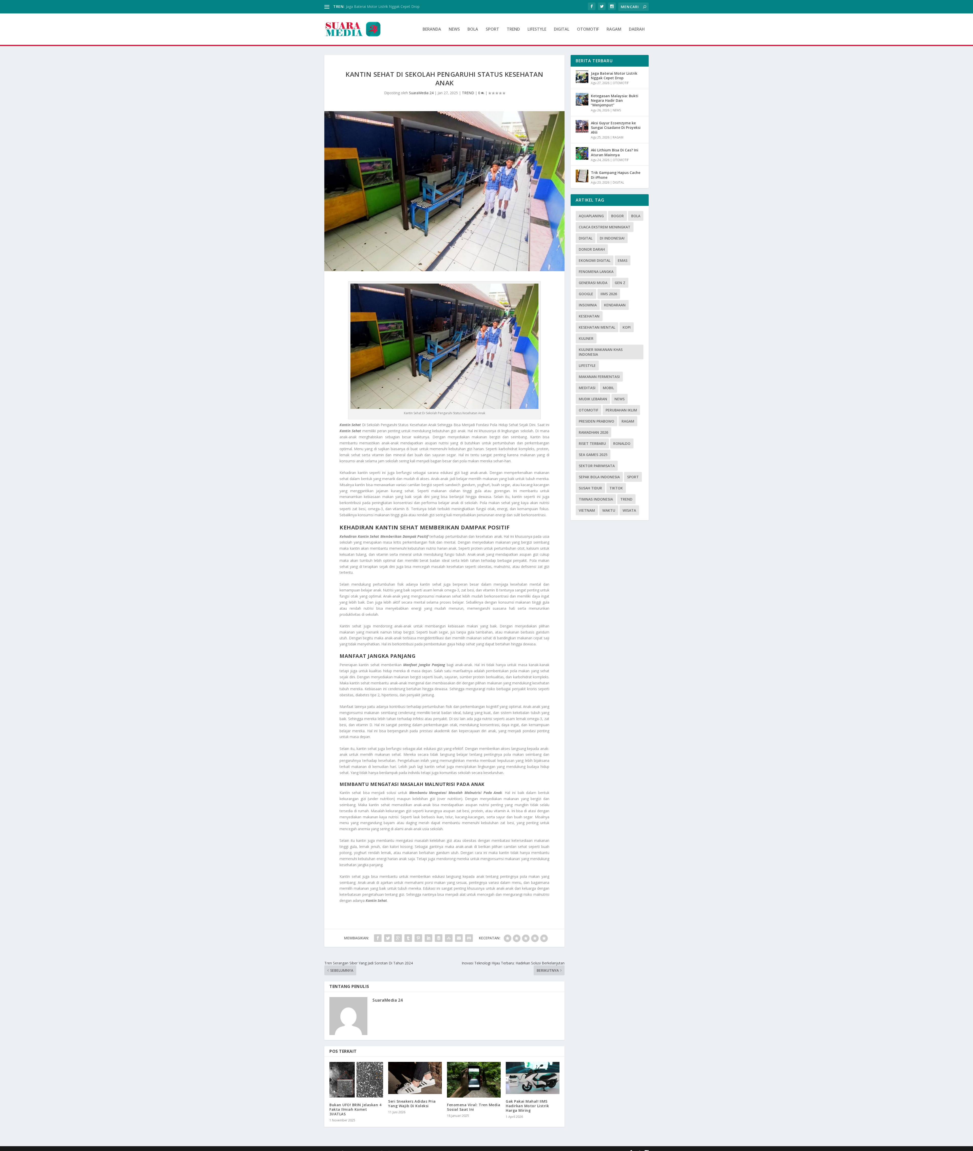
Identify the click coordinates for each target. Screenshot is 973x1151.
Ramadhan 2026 (593, 432)
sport (633, 476)
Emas (622, 260)
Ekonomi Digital (594, 260)
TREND (513, 29)
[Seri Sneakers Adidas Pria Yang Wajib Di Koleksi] (415, 1078)
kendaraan (615, 305)
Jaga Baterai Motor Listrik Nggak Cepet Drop (614, 75)
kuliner (586, 338)
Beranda (432, 29)
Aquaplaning (591, 215)
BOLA (472, 29)
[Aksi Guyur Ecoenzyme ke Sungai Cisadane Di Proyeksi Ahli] (582, 126)
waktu (608, 510)
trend (626, 499)
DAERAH (637, 29)
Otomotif (588, 410)
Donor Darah (592, 249)
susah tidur (590, 488)
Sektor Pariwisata (597, 465)
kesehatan (589, 316)
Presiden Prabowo (596, 421)
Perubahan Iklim (621, 410)
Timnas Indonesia (596, 499)
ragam (628, 421)
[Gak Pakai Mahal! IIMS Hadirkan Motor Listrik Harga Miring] (532, 1078)
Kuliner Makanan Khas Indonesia (601, 352)
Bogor (617, 215)
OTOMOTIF (588, 29)
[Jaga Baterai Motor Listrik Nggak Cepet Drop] (582, 76)
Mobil (608, 387)
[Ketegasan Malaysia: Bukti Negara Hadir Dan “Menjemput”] (582, 99)
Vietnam (587, 510)
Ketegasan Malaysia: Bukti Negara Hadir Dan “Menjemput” (614, 100)
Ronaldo (621, 443)
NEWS (454, 29)
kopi (627, 327)
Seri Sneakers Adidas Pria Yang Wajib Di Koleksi (412, 1103)
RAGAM (614, 29)
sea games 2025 (593, 454)
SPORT (492, 29)
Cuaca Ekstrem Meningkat (604, 227)
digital (585, 238)
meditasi (587, 387)
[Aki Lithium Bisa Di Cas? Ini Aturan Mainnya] (582, 153)
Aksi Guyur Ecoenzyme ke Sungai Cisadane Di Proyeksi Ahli (616, 127)
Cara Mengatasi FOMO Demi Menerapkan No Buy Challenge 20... (399, 6)
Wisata (629, 510)
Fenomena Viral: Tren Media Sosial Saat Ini (473, 1107)
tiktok (616, 488)
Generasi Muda (593, 282)
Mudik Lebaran (593, 398)
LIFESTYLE (537, 29)
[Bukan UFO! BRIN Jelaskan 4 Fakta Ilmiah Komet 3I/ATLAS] (356, 1080)
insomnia (588, 305)
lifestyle (587, 365)
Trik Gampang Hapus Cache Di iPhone (615, 175)
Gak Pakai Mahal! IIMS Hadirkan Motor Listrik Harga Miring (527, 1106)
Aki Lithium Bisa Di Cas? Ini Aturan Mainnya (614, 152)
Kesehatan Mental (597, 327)
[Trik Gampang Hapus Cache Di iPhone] (582, 176)
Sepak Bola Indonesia (599, 476)
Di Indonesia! (612, 238)
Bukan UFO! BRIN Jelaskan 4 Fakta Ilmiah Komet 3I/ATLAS (355, 1109)
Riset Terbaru (592, 443)
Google (586, 293)
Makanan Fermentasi (599, 376)
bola (635, 215)
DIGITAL (561, 29)
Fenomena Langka (596, 271)
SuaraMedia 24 (421, 92)
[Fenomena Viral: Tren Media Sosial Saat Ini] (474, 1080)
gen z (620, 282)
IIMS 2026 (609, 293)
